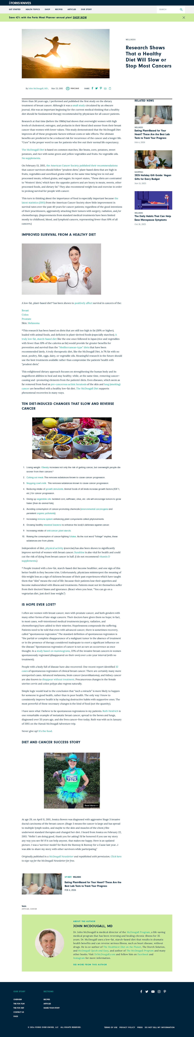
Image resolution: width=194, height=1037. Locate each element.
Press (140, 1027)
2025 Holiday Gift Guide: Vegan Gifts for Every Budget (153, 177)
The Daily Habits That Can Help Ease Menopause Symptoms (153, 218)
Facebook (143, 954)
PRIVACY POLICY (127, 1027)
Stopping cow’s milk (36, 483)
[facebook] (92, 88)
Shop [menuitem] (47, 9)
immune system (45, 519)
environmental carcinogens (94, 509)
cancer (33, 909)
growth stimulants (54, 489)
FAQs (15, 1016)
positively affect (83, 303)
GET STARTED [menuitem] (15, 9)
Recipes (47, 999)
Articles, (26, 909)
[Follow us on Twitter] (146, 991)
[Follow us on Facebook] (141, 991)
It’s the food (45, 731)
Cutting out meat (35, 477)
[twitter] (96, 88)
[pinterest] (101, 88)
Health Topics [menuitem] (33, 9)
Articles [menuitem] (72, 9)
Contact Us (18, 1012)
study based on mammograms (53, 650)
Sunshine (79, 552)
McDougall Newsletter (61, 856)
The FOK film (19, 1004)
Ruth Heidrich (110, 711)
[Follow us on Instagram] (159, 991)
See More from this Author (90, 965)
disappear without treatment (58, 679)
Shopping (139, 172)
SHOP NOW (80, 17)
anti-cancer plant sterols (59, 531)
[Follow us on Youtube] (153, 991)
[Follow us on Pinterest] (165, 991)
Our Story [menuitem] (86, 9)
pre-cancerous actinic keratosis (68, 384)
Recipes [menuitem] (58, 9)
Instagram (79, 957)
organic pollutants (46, 513)
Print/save (75, 88)
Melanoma (33, 323)
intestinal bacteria (52, 525)
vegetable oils (44, 499)
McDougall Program (138, 932)
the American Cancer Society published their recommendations (81, 165)
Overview (17, 999)
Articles (47, 1004)
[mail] (105, 88)
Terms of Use (110, 1027)
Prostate (26, 318)
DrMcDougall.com (104, 954)
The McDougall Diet (33, 149)
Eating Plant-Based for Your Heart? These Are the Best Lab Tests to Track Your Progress (93, 884)
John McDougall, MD (38, 88)
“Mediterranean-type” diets (74, 347)
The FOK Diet (18, 1008)
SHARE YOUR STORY (52, 1008)
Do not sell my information (160, 1027)
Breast (25, 310)
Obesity (45, 467)
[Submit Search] (181, 9)
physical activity (54, 548)
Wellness (77, 877)
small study (78, 105)
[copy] (110, 88)
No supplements (31, 158)
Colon (25, 314)
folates (72, 536)
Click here (116, 856)
